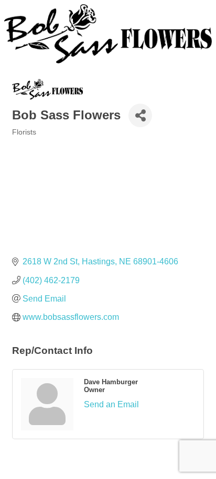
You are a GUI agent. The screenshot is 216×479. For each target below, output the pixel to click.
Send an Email (111, 404)
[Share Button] (140, 115)
